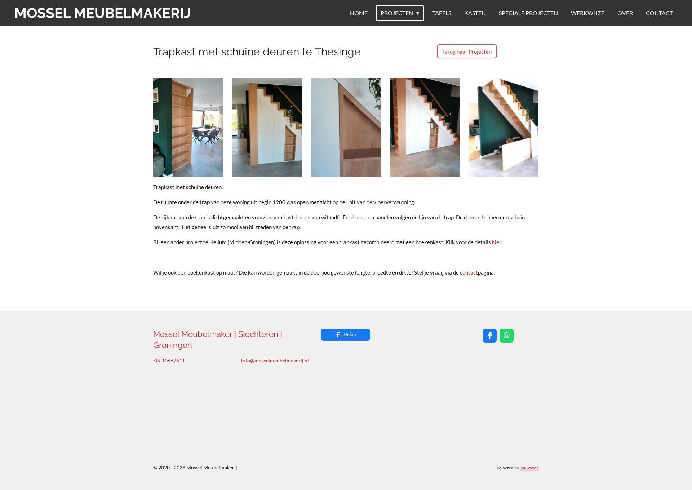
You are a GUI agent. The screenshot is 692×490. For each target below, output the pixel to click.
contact (469, 272)
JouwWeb (529, 467)
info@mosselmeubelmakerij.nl (275, 360)
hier (496, 242)
